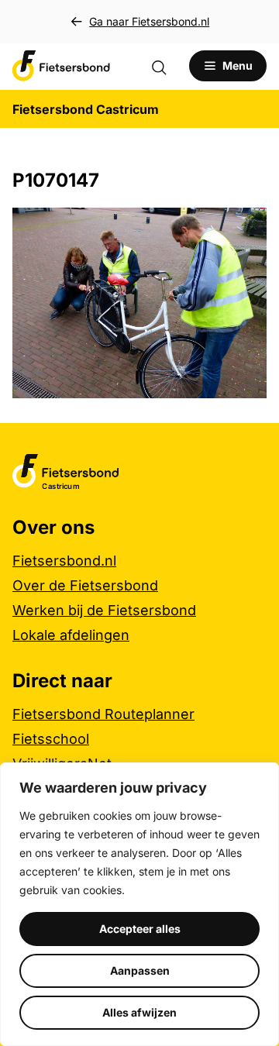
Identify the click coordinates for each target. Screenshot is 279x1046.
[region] (139, 904)
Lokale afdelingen (70, 635)
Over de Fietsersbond (85, 585)
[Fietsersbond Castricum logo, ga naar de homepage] (61, 65)
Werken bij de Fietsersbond (104, 610)
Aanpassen (140, 970)
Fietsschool (50, 739)
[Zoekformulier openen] (166, 66)
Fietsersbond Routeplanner (103, 714)
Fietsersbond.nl (64, 560)
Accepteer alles (140, 928)
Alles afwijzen (139, 1012)
